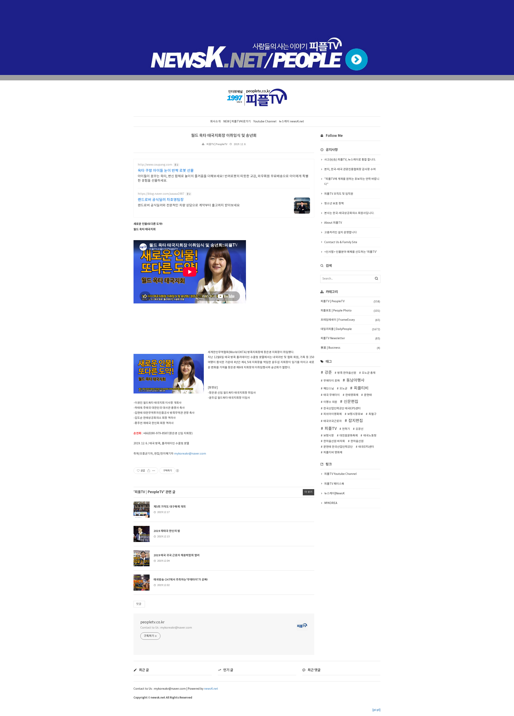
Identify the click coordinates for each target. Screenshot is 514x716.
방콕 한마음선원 (346, 373)
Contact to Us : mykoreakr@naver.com (166, 627)
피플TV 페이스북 (334, 484)
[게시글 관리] (153, 471)
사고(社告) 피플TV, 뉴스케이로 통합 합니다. (350, 159)
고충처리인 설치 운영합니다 (340, 232)
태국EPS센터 (366, 447)
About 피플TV (333, 222)
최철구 (372, 414)
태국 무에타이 (331, 395)
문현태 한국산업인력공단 (338, 447)
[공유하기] (148, 471)
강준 (328, 372)
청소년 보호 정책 (334, 203)
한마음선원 (357, 441)
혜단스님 (328, 388)
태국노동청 (369, 435)
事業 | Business (350, 348)
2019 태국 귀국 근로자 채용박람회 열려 (177, 555)
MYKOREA (330, 503)
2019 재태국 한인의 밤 (167, 531)
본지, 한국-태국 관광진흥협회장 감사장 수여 (350, 169)
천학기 (346, 429)
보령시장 (328, 435)
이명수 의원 (330, 402)
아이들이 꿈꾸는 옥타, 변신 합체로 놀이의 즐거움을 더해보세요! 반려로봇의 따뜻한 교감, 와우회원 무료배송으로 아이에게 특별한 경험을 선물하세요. (223, 178)
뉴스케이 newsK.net (291, 121)
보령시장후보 (355, 414)
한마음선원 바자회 (334, 441)
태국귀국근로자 (332, 421)
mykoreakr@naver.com (190, 453)
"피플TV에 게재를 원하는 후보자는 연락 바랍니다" (351, 181)
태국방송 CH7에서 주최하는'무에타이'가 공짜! (181, 579)
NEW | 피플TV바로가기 (237, 121)
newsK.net (211, 688)
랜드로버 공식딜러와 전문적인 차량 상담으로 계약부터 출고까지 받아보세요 (189, 205)
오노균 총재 (368, 373)
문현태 (368, 395)
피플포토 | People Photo (350, 310)
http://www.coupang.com (155, 164)
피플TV (331, 428)
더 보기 (308, 492)
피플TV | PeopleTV (216, 144)
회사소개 (215, 121)
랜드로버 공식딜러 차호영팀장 (161, 200)
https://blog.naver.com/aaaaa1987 (161, 194)
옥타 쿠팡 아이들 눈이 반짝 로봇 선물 (166, 171)
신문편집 (351, 401)
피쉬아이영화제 (332, 414)
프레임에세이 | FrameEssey (350, 320)
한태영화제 (351, 395)
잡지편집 (355, 421)
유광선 (359, 429)
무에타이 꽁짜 (331, 380)
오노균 (343, 388)
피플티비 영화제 (332, 452)
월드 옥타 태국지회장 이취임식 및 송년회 (224, 135)
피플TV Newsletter (350, 338)
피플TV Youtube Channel (340, 474)
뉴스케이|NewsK (334, 493)
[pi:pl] (376, 710)
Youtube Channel (264, 121)
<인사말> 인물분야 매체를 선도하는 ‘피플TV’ (350, 252)
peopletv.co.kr (152, 622)
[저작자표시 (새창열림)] (177, 470)
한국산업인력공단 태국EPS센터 (342, 408)
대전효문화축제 (349, 435)
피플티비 (361, 388)
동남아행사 (355, 380)
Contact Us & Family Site (340, 242)
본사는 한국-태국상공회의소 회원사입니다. (349, 213)
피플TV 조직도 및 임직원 (338, 194)
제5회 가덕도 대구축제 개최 (170, 506)
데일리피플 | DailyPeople (350, 329)
